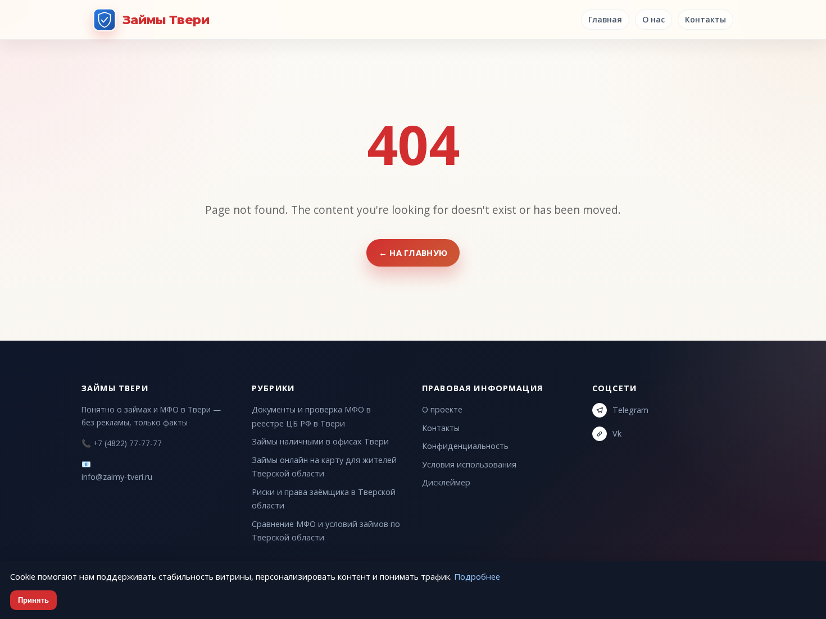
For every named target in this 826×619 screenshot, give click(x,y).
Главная (605, 19)
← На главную (413, 252)
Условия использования (469, 464)
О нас (653, 19)
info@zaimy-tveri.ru (116, 476)
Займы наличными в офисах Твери (320, 441)
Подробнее (477, 576)
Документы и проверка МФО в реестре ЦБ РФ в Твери (311, 416)
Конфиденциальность (465, 446)
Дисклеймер (446, 482)
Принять (33, 600)
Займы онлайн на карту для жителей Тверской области (324, 467)
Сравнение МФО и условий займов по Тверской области (326, 531)
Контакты (705, 19)
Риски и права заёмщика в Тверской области (324, 499)
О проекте (442, 409)
